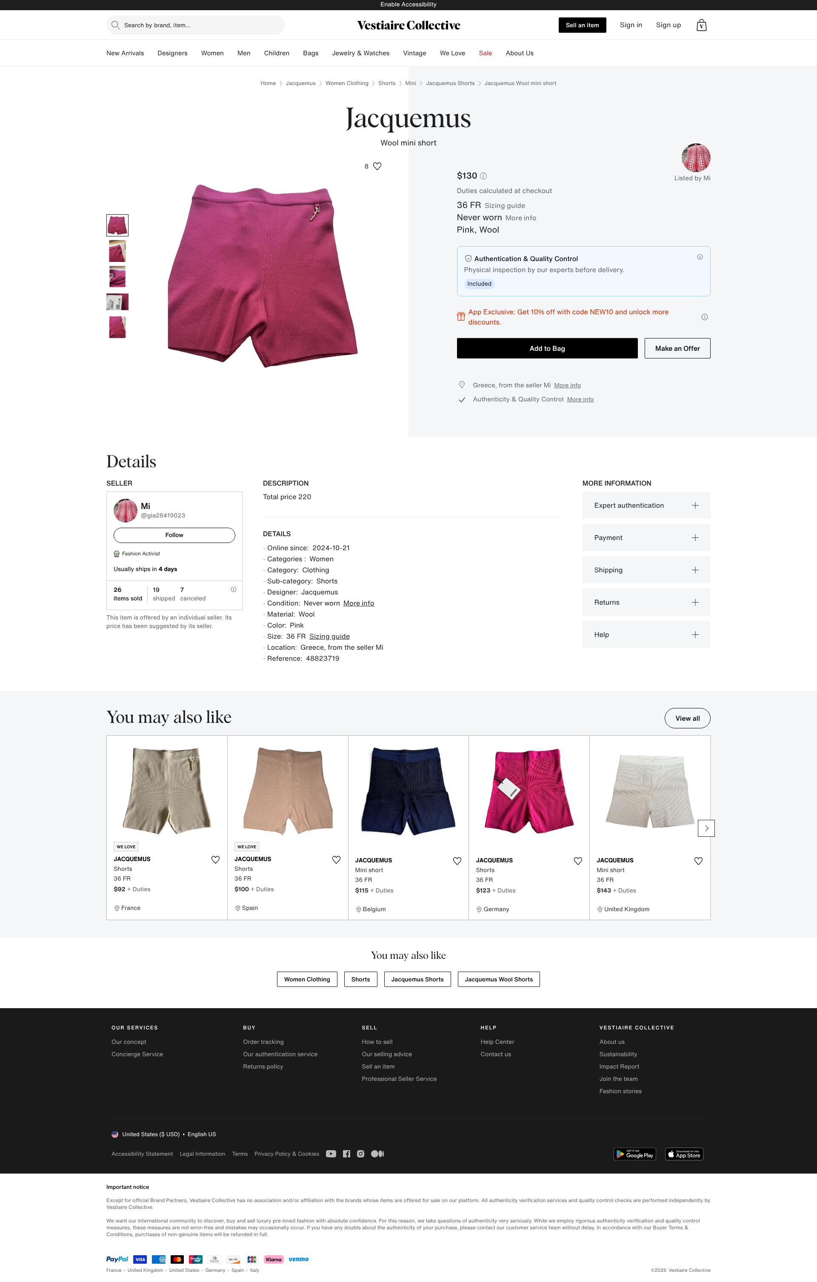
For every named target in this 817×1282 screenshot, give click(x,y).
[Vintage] (433, 53)
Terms (240, 1154)
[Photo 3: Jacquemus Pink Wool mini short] (117, 276)
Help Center (497, 1042)
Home (268, 83)
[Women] (230, 53)
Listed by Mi (692, 178)
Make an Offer (677, 348)
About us (612, 1042)
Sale (485, 53)
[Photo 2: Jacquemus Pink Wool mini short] (117, 251)
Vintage (414, 53)
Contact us (496, 1054)
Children (277, 53)
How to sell (377, 1042)
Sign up (668, 24)
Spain (237, 1270)
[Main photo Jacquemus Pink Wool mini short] (117, 225)
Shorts (386, 83)
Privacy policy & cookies (286, 1154)
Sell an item (582, 24)
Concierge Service (137, 1054)
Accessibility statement (142, 1154)
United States (184, 1270)
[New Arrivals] (150, 53)
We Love (453, 53)
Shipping (608, 570)
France (114, 1270)
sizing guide (505, 205)
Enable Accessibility (408, 4)
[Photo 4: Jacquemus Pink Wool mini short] (117, 302)
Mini (411, 83)
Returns (607, 602)
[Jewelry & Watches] (396, 53)
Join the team (619, 1078)
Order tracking (263, 1042)
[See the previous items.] (110, 828)
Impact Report (620, 1066)
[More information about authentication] (700, 257)
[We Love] (472, 53)
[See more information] (705, 317)
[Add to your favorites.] (216, 860)
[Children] (296, 53)
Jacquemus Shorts (450, 83)
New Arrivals (125, 53)
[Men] (257, 53)
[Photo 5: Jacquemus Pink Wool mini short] (117, 327)
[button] (702, 25)
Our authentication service (280, 1054)
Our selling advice (387, 1054)
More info (521, 218)
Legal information (202, 1154)
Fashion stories (621, 1091)
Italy (255, 1270)
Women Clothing (347, 83)
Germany (215, 1270)
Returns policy (263, 1066)
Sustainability (618, 1054)
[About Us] (540, 53)
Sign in (631, 24)
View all (687, 718)
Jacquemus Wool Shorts (499, 979)
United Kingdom (145, 1270)
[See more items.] (706, 828)
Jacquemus (301, 83)
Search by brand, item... (157, 24)
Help (601, 634)
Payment (608, 537)
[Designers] (194, 53)
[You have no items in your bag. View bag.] (702, 25)
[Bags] (325, 53)
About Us (520, 53)
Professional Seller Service (399, 1078)
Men (244, 53)
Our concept (128, 1042)
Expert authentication (629, 505)
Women (212, 53)
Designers (172, 53)
